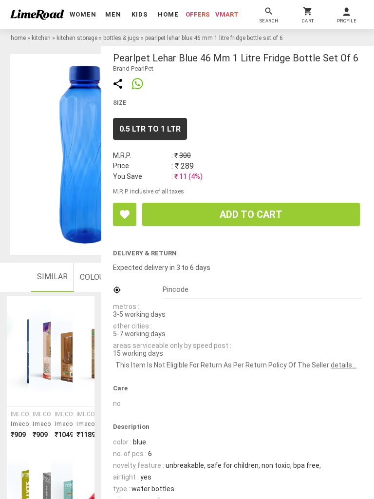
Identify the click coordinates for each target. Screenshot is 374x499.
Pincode (175, 289)
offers (198, 14)
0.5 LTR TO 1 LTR (150, 129)
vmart (227, 14)
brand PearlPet (133, 68)
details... (343, 365)
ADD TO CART (251, 214)
